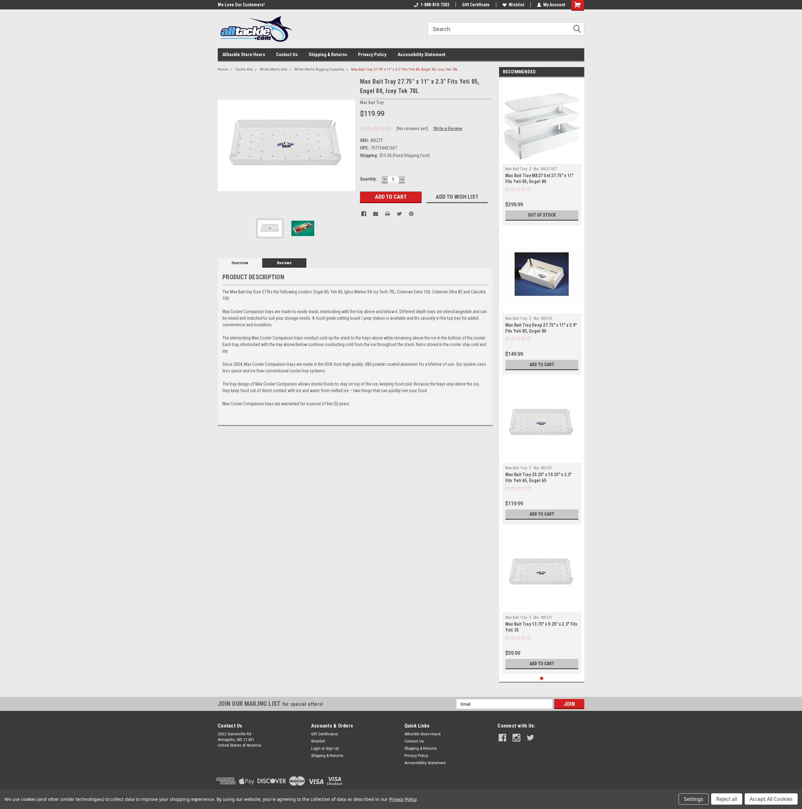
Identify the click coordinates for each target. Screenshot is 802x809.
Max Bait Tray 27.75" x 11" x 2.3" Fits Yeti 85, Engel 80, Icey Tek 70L (404, 69)
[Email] (375, 213)
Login (315, 748)
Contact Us (287, 54)
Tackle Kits (244, 69)
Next (349, 145)
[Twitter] (399, 213)
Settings (693, 799)
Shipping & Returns (328, 54)
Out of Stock (542, 215)
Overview (240, 262)
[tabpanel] (541, 153)
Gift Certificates (324, 734)
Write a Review (447, 128)
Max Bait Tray (516, 169)
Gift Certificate (476, 4)
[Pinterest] (411, 213)
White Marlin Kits (273, 69)
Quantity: (368, 178)
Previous (224, 145)
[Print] (387, 213)
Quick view (541, 308)
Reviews (284, 262)
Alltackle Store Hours (243, 54)
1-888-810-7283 (434, 4)
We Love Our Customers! (241, 4)
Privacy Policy (372, 54)
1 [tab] (542, 678)
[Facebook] (363, 213)
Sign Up (332, 748)
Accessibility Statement (421, 54)
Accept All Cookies (771, 799)
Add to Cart (541, 364)
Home (223, 69)
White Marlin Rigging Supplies (319, 69)
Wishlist (516, 4)
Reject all (726, 799)
